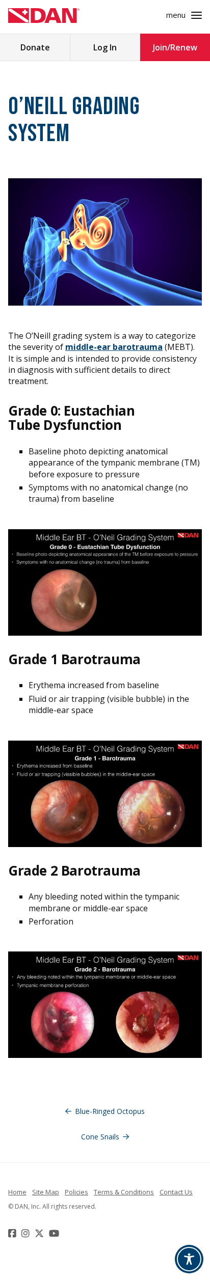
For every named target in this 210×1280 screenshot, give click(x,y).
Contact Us (176, 1191)
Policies (76, 1191)
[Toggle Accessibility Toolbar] (189, 1259)
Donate (35, 47)
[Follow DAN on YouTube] (55, 1233)
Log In (105, 47)
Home (17, 1191)
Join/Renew (175, 47)
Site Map (45, 1191)
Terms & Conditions (124, 1191)
